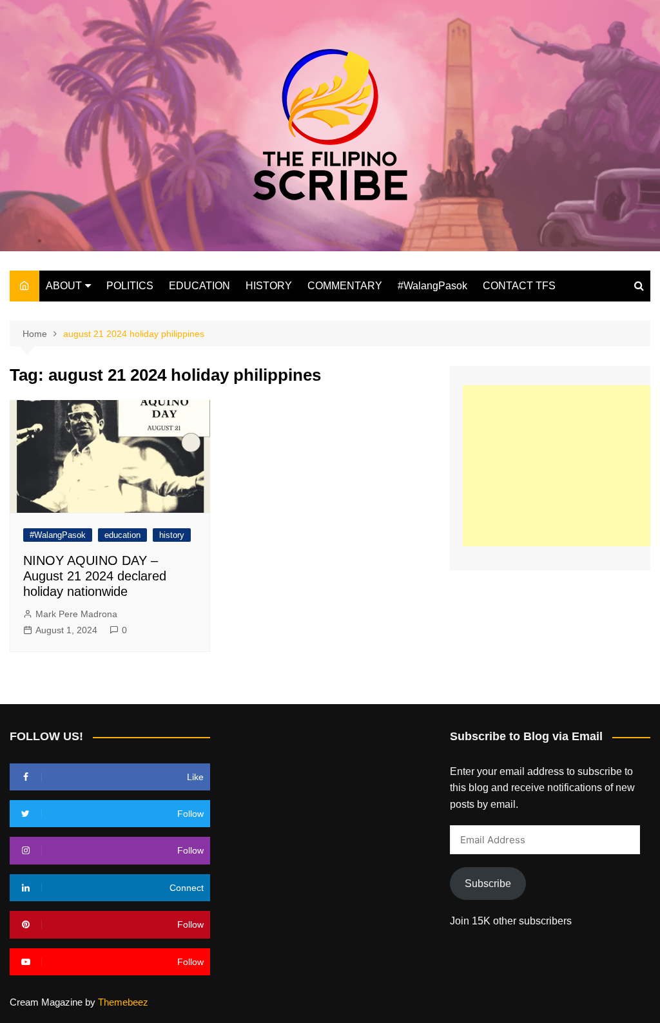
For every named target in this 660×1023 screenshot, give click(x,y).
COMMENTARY (344, 285)
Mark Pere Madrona (76, 614)
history (171, 535)
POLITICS (129, 285)
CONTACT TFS (519, 285)
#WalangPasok (432, 285)
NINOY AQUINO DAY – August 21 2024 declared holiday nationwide (94, 575)
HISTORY (269, 285)
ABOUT (64, 285)
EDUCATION (199, 285)
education (122, 535)
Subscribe (488, 883)
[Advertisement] (561, 465)
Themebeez (123, 1002)
